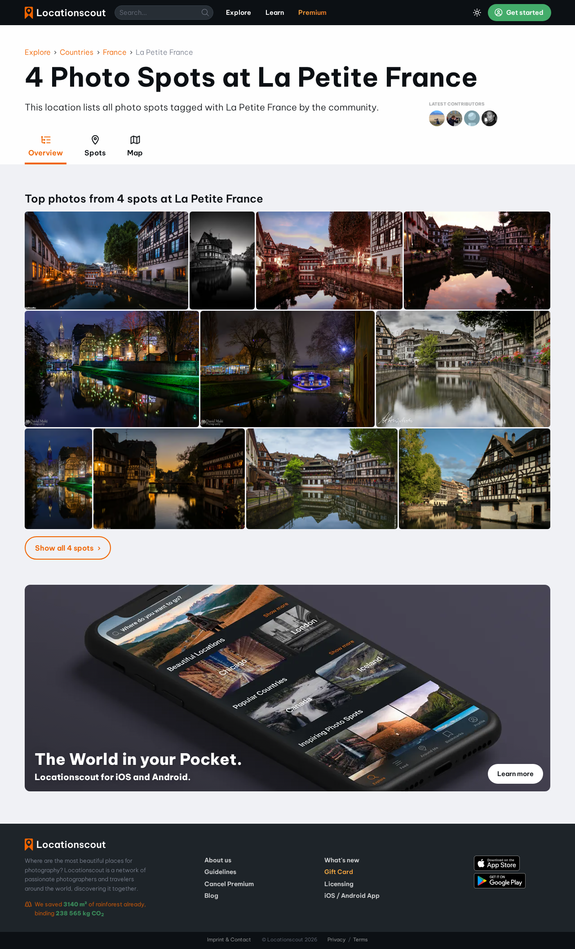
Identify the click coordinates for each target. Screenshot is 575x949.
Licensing (339, 884)
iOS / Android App (352, 896)
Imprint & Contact (229, 939)
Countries (76, 52)
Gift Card (338, 872)
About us (217, 860)
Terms (360, 939)
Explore (38, 52)
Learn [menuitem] (274, 13)
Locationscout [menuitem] (65, 13)
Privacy (336, 939)
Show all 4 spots (65, 547)
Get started (524, 13)
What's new (341, 860)
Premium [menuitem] (312, 13)
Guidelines (220, 872)
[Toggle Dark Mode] (477, 12)
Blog (211, 896)
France (115, 52)
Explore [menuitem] (238, 13)
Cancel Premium (229, 884)
